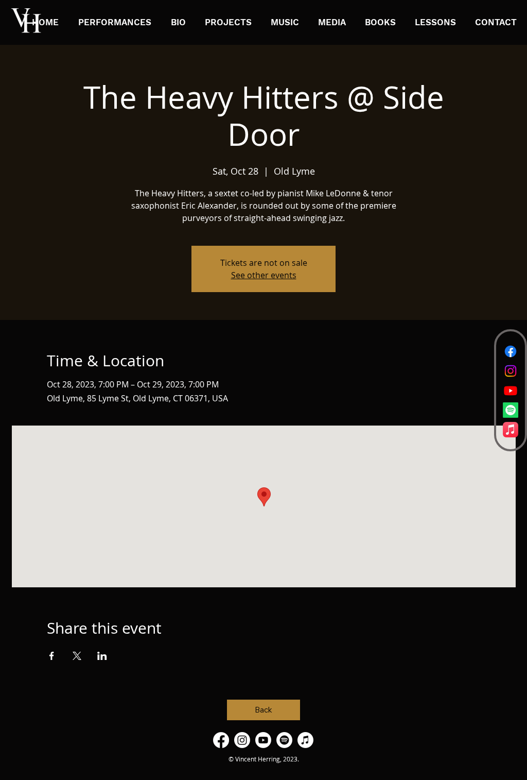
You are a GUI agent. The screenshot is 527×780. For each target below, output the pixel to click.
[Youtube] (510, 390)
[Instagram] (510, 371)
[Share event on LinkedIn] (102, 656)
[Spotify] (510, 410)
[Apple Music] (510, 429)
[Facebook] (510, 351)
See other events (263, 275)
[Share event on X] (77, 656)
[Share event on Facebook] (52, 656)
